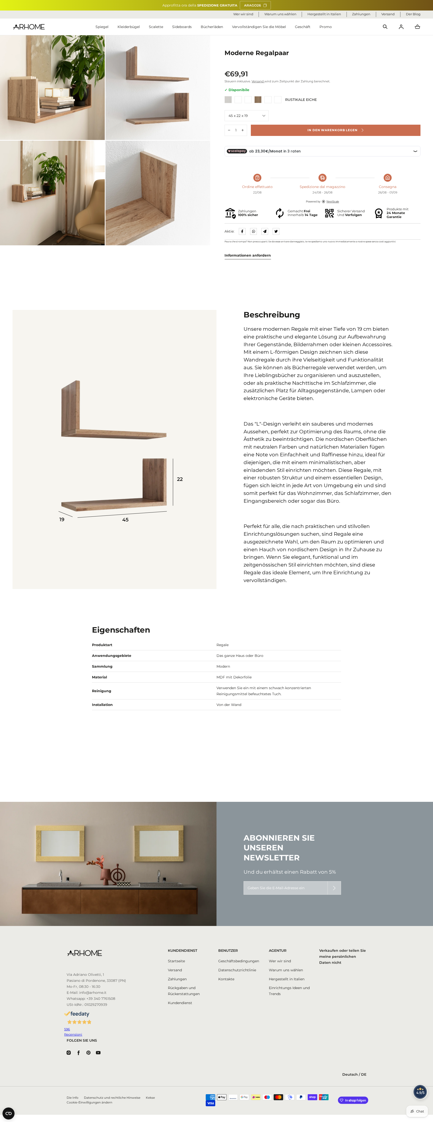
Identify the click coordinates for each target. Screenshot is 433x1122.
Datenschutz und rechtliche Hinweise (112, 1097)
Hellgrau (268, 99)
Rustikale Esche (258, 99)
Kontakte (226, 979)
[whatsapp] (253, 231)
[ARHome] (29, 27)
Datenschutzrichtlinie (237, 970)
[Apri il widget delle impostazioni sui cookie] (9, 1113)
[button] (385, 27)
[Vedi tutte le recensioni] (420, 1091)
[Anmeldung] (401, 27)
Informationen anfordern (248, 255)
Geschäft (302, 27)
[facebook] (242, 231)
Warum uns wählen (286, 970)
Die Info (72, 1097)
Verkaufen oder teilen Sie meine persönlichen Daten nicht (342, 956)
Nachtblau (238, 99)
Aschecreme (248, 99)
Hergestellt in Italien (286, 979)
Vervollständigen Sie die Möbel (259, 27)
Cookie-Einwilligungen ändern (89, 1102)
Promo (325, 27)
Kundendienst (180, 1003)
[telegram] (264, 231)
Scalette (156, 27)
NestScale (333, 201)
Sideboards (182, 27)
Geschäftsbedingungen (238, 961)
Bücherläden (212, 27)
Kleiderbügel (129, 27)
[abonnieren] (334, 888)
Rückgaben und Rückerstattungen (184, 991)
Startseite (176, 961)
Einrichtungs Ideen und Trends (289, 991)
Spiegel (102, 27)
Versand (258, 81)
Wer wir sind (280, 961)
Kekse (150, 1097)
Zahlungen (177, 979)
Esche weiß (228, 99)
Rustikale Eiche (277, 99)
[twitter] (276, 231)
